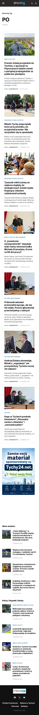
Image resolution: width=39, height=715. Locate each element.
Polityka (12, 59)
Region (25, 643)
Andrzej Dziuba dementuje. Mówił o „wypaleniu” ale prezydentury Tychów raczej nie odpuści (19, 364)
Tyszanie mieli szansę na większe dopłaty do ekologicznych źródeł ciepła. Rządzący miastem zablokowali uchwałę (19, 188)
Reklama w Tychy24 (27, 703)
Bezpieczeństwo (18, 605)
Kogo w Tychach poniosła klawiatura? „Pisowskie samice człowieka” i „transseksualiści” (17, 420)
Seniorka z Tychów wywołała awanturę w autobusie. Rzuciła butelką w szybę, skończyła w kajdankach (25, 650)
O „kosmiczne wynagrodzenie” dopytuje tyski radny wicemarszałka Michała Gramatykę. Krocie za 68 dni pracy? (18, 246)
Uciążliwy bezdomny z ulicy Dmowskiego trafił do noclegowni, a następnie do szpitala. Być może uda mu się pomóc (24, 585)
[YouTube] (24, 697)
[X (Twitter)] (19, 697)
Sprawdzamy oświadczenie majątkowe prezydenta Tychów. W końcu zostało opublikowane (24, 567)
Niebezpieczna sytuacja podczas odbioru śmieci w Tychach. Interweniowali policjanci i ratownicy (23, 612)
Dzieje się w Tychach (10, 120)
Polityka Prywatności (10, 703)
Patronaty (15, 706)
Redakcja (24, 706)
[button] (3, 3)
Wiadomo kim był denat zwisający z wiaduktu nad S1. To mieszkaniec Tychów (24, 552)
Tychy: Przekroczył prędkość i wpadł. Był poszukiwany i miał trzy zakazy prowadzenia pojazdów (22, 671)
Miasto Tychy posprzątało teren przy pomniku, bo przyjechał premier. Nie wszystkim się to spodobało (18, 128)
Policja (31, 605)
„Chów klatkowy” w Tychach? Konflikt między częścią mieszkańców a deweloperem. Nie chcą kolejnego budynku (23, 535)
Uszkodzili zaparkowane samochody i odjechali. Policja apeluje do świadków (24, 631)
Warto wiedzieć (20, 237)
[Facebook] (15, 697)
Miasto (6, 59)
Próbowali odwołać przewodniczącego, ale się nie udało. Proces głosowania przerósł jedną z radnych (19, 306)
